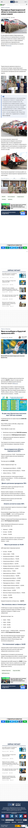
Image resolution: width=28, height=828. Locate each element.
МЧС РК (3, 196)
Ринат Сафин (24, 336)
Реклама (14, 822)
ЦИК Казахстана (5, 673)
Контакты (20, 822)
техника (4, 199)
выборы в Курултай (6, 670)
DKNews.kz (15, 383)
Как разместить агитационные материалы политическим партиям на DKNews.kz (14, 813)
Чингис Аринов (11, 196)
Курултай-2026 (16, 670)
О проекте (7, 822)
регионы (10, 199)
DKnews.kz (8, 45)
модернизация (20, 196)
